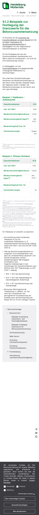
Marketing (10, 490)
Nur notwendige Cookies (15, 499)
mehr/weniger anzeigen (25, 493)
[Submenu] (6, 309)
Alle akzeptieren (19, 511)
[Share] (36, 429)
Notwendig (10, 486)
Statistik (22, 486)
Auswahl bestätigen (19, 505)
